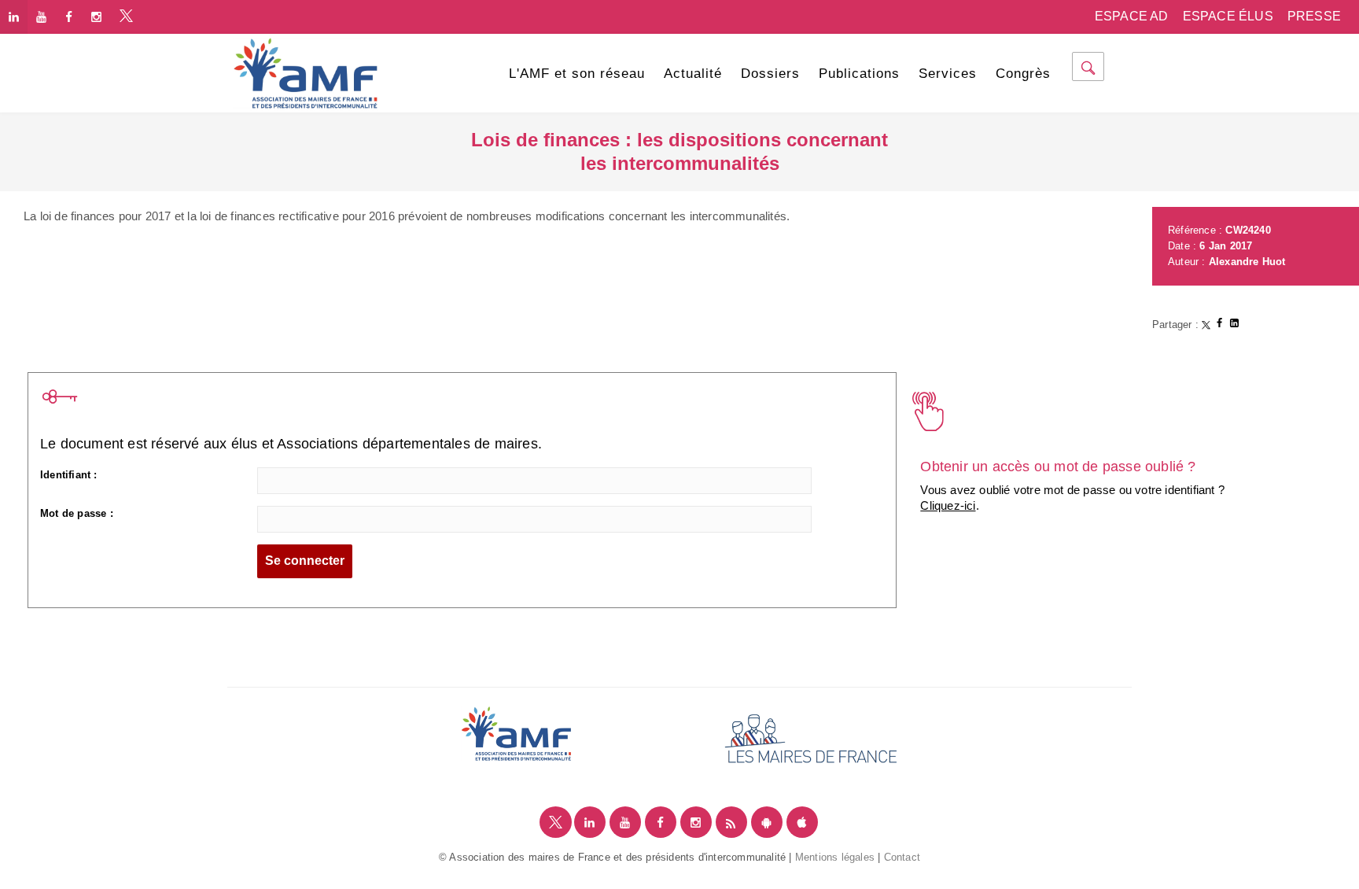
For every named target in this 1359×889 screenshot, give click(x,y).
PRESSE (1314, 16)
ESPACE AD (1132, 16)
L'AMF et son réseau (577, 73)
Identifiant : (69, 475)
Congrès (1023, 73)
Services (948, 73)
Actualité (693, 73)
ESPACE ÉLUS (1228, 16)
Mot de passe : (76, 513)
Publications (859, 73)
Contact (902, 857)
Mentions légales (835, 857)
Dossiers (770, 73)
